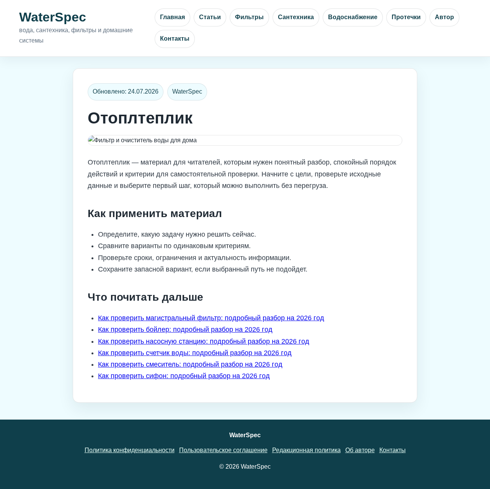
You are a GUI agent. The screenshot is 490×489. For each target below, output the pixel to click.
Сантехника (296, 17)
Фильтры (249, 17)
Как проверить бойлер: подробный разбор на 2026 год (185, 329)
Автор (444, 17)
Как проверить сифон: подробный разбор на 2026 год (184, 376)
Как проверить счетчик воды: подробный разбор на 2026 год (195, 353)
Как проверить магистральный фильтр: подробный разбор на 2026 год (211, 318)
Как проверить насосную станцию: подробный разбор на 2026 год (203, 341)
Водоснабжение (352, 17)
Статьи (210, 17)
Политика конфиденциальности (130, 450)
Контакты (174, 38)
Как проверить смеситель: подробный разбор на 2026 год (190, 364)
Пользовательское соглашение (223, 450)
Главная (172, 17)
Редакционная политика (306, 450)
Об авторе (360, 450)
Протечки (406, 17)
